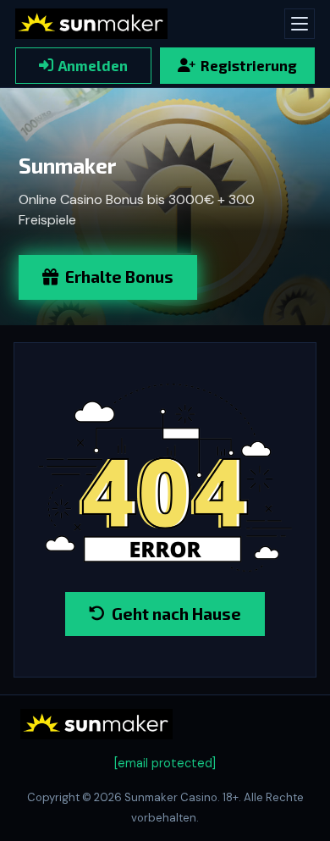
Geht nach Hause (176, 613)
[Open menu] (299, 23)
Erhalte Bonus (119, 276)
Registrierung (249, 65)
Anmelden (93, 65)
